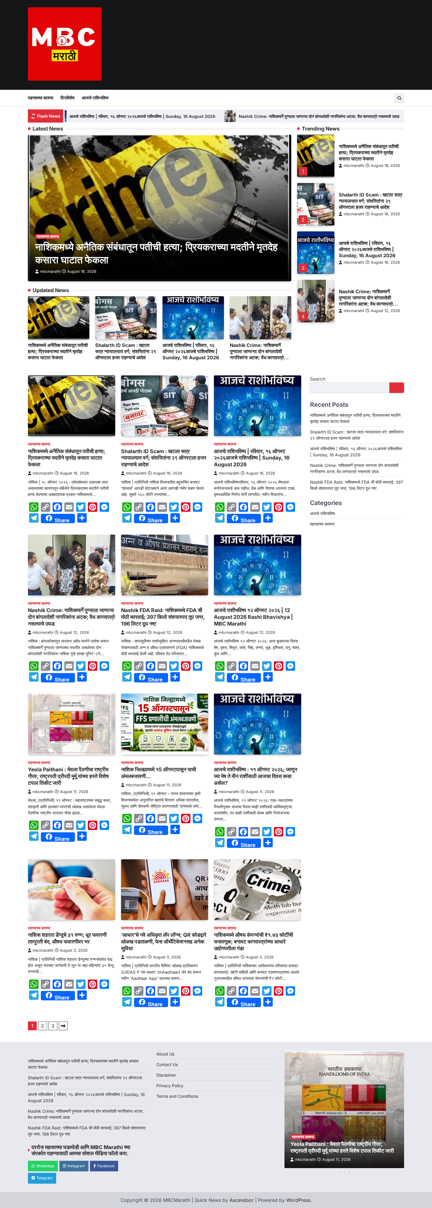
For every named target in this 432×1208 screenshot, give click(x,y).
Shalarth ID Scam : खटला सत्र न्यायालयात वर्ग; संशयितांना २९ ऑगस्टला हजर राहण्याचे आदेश (125, 351)
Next (63, 1025)
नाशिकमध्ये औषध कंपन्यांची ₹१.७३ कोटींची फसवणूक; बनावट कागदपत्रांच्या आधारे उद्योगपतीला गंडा (253, 941)
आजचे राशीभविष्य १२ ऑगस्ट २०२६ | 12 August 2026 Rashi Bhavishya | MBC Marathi (253, 617)
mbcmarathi (50, 271)
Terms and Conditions (177, 1096)
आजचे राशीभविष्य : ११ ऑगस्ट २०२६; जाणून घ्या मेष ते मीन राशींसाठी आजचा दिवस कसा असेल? (255, 776)
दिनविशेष (67, 98)
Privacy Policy (169, 1085)
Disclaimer (166, 1075)
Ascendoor (242, 1200)
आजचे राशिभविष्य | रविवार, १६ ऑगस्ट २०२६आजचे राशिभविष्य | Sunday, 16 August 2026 (82, 116)
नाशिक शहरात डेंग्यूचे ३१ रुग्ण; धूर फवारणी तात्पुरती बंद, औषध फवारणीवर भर (67, 938)
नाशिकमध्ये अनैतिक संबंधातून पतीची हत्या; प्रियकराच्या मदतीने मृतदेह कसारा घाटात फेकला (58, 351)
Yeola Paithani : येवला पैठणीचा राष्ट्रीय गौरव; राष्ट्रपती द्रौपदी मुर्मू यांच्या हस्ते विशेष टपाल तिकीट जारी (68, 776)
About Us (165, 1053)
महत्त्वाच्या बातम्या (40, 98)
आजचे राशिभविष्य (95, 98)
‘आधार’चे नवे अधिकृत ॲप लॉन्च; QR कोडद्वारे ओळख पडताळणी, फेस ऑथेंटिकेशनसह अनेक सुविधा (163, 941)
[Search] (399, 98)
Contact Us (167, 1064)
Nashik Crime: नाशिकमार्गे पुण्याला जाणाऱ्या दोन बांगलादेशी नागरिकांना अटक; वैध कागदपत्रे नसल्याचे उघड (259, 116)
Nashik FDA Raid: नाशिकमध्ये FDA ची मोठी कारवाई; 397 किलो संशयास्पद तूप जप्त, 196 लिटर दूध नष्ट (163, 617)
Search (317, 379)
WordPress (298, 1200)
